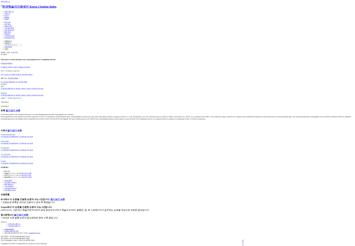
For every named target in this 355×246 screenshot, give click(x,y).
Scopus (6, 173)
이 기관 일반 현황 (21, 82)
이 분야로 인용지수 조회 (22, 88)
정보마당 (7, 34)
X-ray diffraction (6, 154)
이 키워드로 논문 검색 (25, 136)
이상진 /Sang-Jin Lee (14, 98)
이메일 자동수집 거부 (11, 231)
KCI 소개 (7, 22)
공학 (2, 86)
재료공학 (4, 93)
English (6, 19)
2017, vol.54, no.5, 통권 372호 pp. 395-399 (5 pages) (16, 74)
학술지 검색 (8, 26)
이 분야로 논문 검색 (36, 88)
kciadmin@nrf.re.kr (34, 233)
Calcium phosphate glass (8, 134)
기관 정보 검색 (9, 28)
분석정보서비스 (9, 38)
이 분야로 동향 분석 (7, 88)
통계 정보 (7, 32)
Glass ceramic (5, 141)
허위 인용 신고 (9, 11)
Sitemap (6, 17)
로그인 (6, 15)
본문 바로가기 (5, 1)
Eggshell (3, 161)
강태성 (3, 98)
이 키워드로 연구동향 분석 (9, 136)
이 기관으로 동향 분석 (8, 82)
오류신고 (7, 13)
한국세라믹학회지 (7, 63)
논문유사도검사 (9, 36)
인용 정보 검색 (9, 30)
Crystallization (5, 148)
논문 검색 (7, 24)
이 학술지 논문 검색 (23, 67)
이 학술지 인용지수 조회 (9, 67)
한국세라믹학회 (13, 78)
